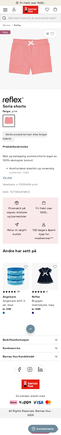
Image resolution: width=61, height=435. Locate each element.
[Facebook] (19, 369)
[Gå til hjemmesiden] (30, 10)
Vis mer (7, 177)
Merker (7, 25)
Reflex (17, 25)
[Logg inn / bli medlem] (14, 9)
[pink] (9, 121)
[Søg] (4, 18)
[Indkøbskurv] (55, 9)
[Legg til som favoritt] (25, 267)
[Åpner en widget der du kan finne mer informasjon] (43, 429)
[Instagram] (29, 369)
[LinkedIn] (40, 369)
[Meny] (5, 9)
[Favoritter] (47, 9)
